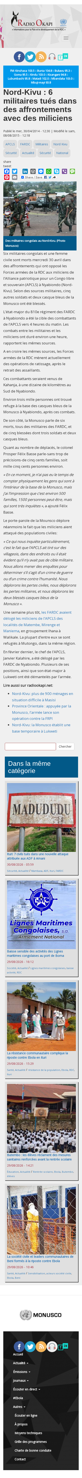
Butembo (67, 1171)
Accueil (18, 1354)
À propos (21, 1424)
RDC (19, 972)
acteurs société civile (58, 1273)
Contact (20, 1459)
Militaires (41, 144)
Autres (18, 1407)
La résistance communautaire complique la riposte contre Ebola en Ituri (37, 1055)
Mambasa (36, 870)
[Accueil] (39, 21)
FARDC (25, 144)
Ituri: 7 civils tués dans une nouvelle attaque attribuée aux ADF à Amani (37, 856)
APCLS (10, 144)
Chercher (65, 746)
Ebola (64, 1070)
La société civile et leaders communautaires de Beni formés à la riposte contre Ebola (40, 1258)
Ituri (52, 870)
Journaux (19, 1380)
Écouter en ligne (26, 1415)
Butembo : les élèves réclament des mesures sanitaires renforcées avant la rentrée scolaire (39, 1157)
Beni (17, 1277)
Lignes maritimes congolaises (47, 968)
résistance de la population (44, 1070)
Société (11, 968)
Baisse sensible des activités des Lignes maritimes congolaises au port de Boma (35, 953)
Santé (10, 1070)
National (62, 153)
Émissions (20, 1372)
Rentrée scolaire (43, 1171)
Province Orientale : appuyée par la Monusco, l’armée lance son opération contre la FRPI (41, 712)
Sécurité (11, 153)
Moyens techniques (28, 1433)
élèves (11, 1176)
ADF (46, 870)
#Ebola (18, 1398)
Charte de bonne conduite (33, 1450)
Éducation (13, 1171)
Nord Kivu (60, 144)
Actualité (28, 153)
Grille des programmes (31, 1442)
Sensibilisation (36, 1273)
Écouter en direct (25, 1389)
